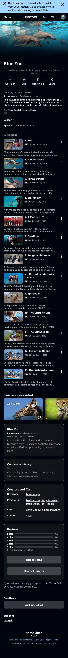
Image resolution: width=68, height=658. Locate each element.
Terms (52, 583)
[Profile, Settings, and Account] (63, 17)
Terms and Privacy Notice (20, 639)
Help (56, 639)
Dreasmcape (33, 494)
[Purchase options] (61, 141)
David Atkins (33, 500)
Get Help (8, 620)
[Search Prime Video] (44, 17)
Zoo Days (23, 409)
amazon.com (44, 6)
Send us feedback (43, 639)
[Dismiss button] (62, 4)
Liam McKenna (29, 110)
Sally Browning (49, 500)
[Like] (24, 79)
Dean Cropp (32, 503)
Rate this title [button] (34, 559)
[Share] (52, 79)
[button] (21, 550)
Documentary (10, 96)
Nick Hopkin (47, 503)
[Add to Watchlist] (10, 79)
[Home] (31, 17)
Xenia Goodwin (15, 110)
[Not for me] (38, 79)
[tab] (8, 125)
